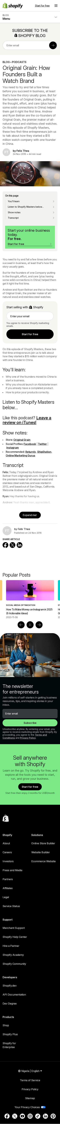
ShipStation (44, 451)
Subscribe (30, 722)
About (6, 843)
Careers (7, 852)
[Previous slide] (21, 624)
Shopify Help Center (15, 936)
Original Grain (21, 439)
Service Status (11, 906)
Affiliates (8, 888)
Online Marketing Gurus (20, 455)
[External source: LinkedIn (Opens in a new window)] (45, 1116)
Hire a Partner (11, 945)
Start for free (42, 5)
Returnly (30, 451)
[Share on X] (12, 545)
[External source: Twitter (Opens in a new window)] (14, 1116)
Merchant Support (14, 928)
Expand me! (30, 515)
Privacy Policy (28, 737)
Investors (8, 861)
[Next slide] (39, 624)
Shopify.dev (10, 985)
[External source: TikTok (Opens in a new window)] (37, 1116)
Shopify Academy (13, 954)
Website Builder (40, 852)
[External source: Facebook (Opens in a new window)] (7, 1116)
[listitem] (30, 599)
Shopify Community (14, 963)
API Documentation (14, 994)
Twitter (42, 444)
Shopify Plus (10, 1034)
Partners (8, 879)
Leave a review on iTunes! (27, 420)
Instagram (12, 447)
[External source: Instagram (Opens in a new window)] (30, 1116)
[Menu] (56, 5)
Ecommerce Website (43, 861)
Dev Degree (10, 1003)
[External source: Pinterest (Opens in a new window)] (53, 1116)
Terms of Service (30, 1080)
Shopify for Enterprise (9, 1045)
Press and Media (12, 870)
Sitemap (30, 1098)
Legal (6, 897)
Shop (6, 1025)
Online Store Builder (43, 843)
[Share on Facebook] (5, 545)
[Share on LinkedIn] (19, 545)
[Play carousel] (30, 624)
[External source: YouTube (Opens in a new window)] (22, 1116)
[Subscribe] (53, 45)
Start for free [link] (30, 334)
